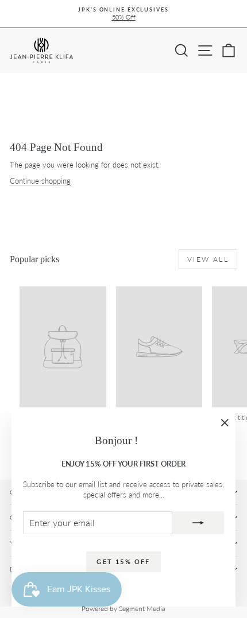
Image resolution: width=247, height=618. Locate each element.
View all (208, 259)
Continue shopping (40, 180)
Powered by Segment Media (123, 608)
